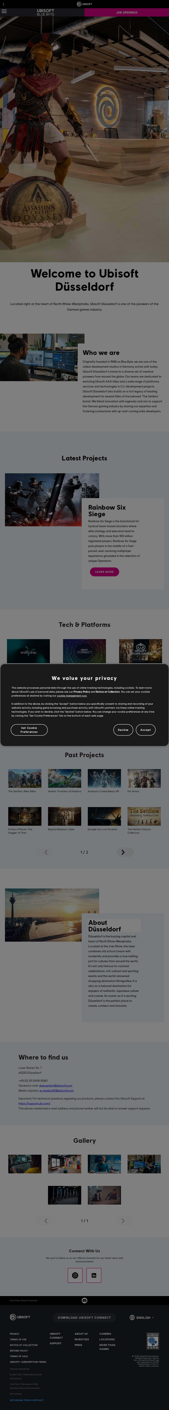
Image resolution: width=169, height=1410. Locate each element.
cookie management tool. (72, 695)
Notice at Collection (108, 691)
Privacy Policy (82, 691)
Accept (145, 729)
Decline (123, 729)
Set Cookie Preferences (29, 729)
